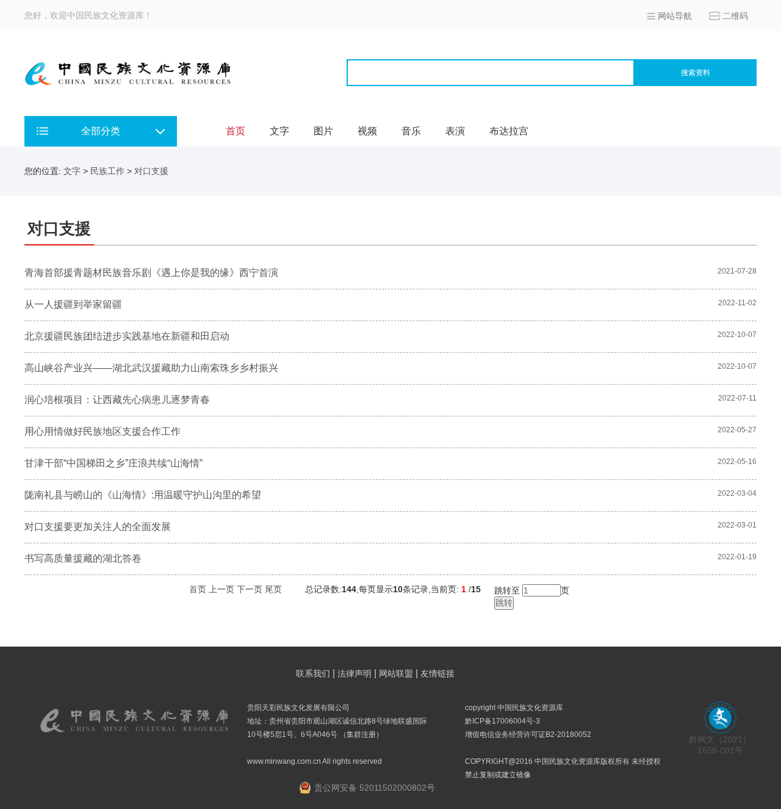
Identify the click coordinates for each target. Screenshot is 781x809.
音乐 (411, 131)
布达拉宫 (508, 131)
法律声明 (354, 673)
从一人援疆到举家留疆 (73, 304)
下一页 (249, 589)
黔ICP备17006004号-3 (502, 721)
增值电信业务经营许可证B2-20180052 (528, 734)
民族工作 (107, 171)
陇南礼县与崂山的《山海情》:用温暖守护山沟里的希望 (142, 495)
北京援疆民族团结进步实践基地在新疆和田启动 (126, 336)
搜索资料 (695, 72)
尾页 (273, 589)
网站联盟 (396, 673)
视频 (367, 131)
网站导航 (675, 16)
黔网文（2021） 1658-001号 (720, 745)
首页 (235, 131)
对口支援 (151, 171)
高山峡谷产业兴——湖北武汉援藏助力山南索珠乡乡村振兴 (151, 368)
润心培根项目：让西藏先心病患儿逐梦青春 (117, 399)
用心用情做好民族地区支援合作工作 (102, 431)
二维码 (735, 16)
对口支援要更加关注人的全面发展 (97, 526)
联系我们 (313, 673)
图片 (323, 131)
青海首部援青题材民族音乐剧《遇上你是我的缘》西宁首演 (151, 272)
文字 (279, 131)
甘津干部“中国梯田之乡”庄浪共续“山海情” (113, 463)
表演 (455, 131)
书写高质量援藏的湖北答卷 (83, 558)
